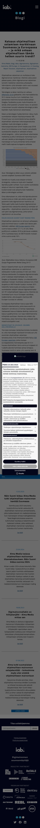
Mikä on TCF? (32, 365)
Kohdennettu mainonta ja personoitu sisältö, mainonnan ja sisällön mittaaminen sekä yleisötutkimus (17, 418)
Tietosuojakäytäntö (20, 470)
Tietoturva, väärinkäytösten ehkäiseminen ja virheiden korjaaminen (19, 439)
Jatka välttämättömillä (20, 466)
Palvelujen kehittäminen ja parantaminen (18, 414)
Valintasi (23, 365)
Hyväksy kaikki (20, 461)
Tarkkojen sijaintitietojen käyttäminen (17, 427)
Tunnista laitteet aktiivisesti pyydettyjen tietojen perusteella (18, 431)
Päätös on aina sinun (10, 365)
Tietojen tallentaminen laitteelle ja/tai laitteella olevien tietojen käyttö (17, 410)
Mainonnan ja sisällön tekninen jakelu (17, 443)
